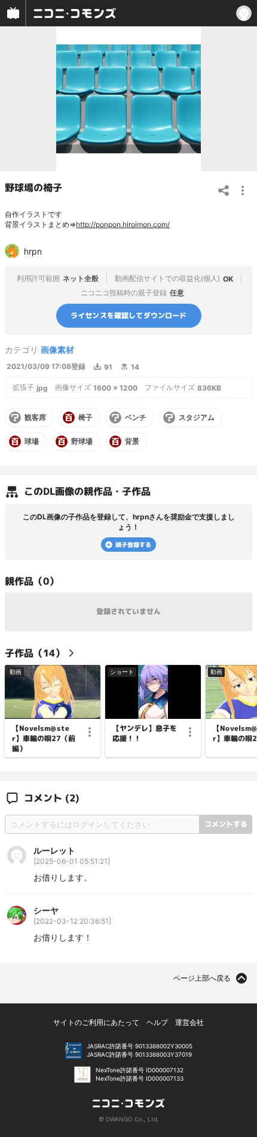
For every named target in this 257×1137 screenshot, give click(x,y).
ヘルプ (157, 1022)
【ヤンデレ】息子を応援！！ (144, 733)
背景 (132, 441)
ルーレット (54, 850)
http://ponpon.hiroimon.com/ (123, 224)
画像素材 (57, 349)
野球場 (82, 441)
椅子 (85, 417)
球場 (32, 441)
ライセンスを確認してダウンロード (129, 315)
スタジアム (197, 417)
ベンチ (135, 417)
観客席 (35, 417)
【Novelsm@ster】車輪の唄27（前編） (43, 739)
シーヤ (46, 910)
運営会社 (189, 1022)
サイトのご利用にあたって (96, 1022)
